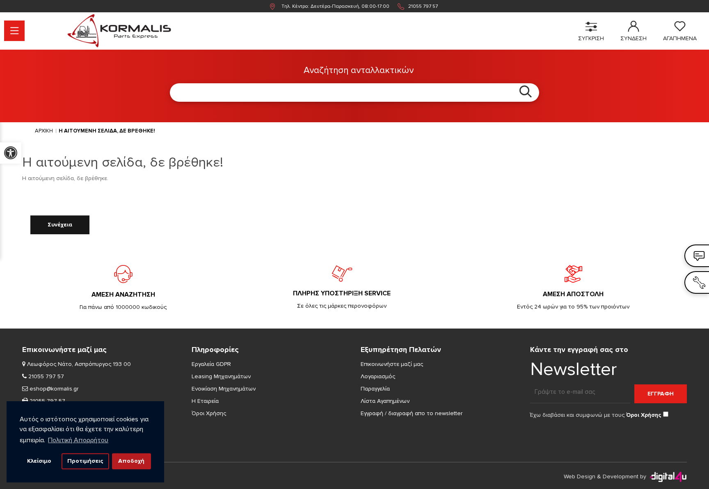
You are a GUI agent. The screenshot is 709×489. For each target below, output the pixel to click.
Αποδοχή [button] (131, 460)
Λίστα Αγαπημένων (385, 401)
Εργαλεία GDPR (211, 364)
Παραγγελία (375, 388)
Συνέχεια (60, 224)
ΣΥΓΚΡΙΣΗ (591, 38)
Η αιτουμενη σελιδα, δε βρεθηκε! (107, 131)
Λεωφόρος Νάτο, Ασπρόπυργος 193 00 (79, 364)
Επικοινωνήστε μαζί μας (392, 364)
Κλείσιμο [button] (39, 460)
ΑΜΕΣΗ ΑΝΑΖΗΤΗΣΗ (123, 294)
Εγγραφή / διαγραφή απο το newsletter (411, 413)
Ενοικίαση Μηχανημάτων (224, 388)
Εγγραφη (660, 393)
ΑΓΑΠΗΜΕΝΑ (680, 38)
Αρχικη (44, 131)
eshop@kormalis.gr (53, 388)
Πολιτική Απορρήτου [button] (78, 440)
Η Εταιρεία (205, 401)
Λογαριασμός (378, 376)
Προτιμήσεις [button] (85, 460)
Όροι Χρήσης (209, 413)
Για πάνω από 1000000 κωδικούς (123, 307)
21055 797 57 (423, 6)
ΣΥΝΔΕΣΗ (633, 38)
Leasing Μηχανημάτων (221, 376)
